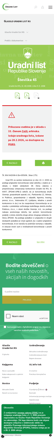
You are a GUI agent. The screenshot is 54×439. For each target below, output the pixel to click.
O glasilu (5, 354)
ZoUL (25, 131)
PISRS (11, 144)
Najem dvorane (35, 358)
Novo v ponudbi (8, 371)
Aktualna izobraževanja (38, 351)
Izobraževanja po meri (38, 355)
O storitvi (33, 371)
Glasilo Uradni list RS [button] (15, 32)
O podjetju (33, 389)
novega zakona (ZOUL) (27, 413)
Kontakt (32, 393)
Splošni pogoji (34, 403)
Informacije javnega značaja (40, 396)
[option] (27, 80)
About (42, 389)
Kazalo (12, 162)
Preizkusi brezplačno (37, 374)
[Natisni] (43, 163)
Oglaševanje (34, 400)
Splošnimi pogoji (31, 327)
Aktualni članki (8, 389)
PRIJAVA (27, 299)
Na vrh (41, 242)
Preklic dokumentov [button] (14, 40)
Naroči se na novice (10, 393)
